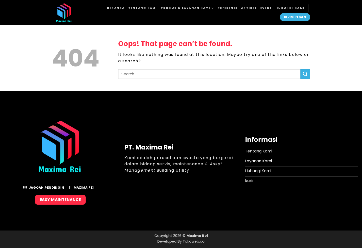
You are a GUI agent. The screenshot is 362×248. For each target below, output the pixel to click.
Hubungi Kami (290, 8)
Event (266, 8)
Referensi (228, 8)
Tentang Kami (142, 8)
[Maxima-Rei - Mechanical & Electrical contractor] (70, 12)
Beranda (116, 8)
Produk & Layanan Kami (186, 8)
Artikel (249, 8)
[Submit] (305, 74)
